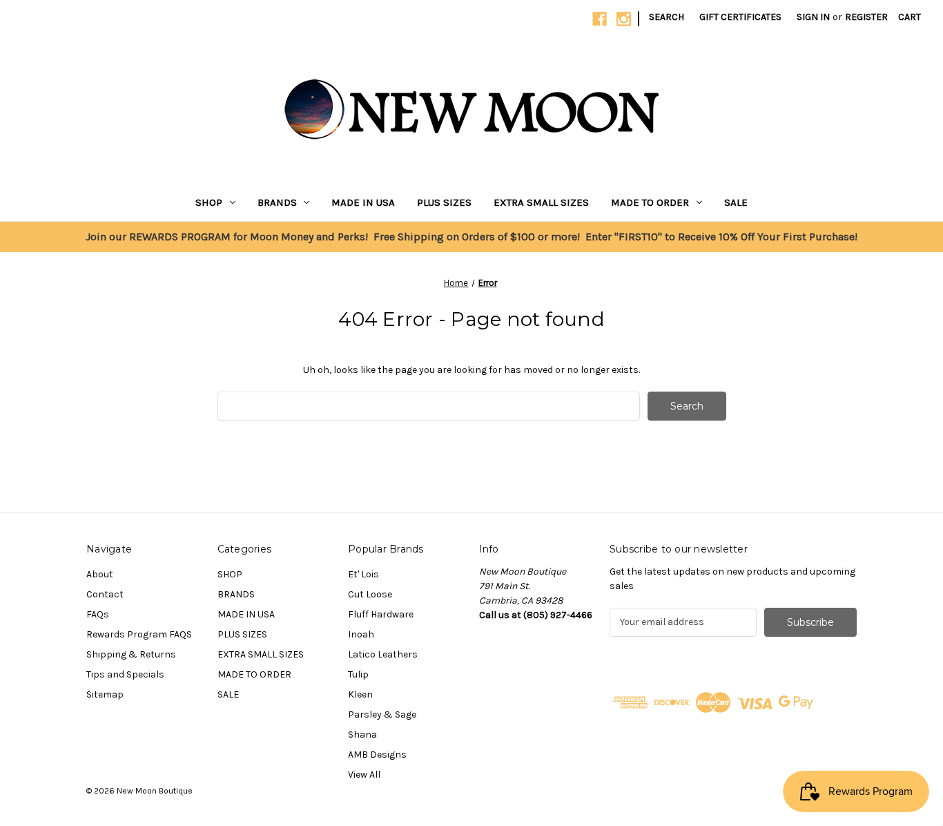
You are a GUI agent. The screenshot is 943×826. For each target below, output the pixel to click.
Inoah (361, 634)
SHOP (208, 202)
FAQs (97, 614)
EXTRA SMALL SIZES (541, 202)
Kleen (360, 694)
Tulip (358, 674)
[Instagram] (623, 19)
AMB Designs (377, 754)
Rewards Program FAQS (139, 634)
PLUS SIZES (444, 202)
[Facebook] (599, 19)
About (99, 574)
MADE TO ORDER (650, 202)
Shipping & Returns (131, 654)
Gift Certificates (740, 17)
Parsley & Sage (382, 714)
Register (866, 17)
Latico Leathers (383, 654)
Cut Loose (370, 594)
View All (364, 774)
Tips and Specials (125, 674)
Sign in (813, 17)
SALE (736, 202)
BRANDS (277, 202)
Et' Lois (363, 574)
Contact (105, 594)
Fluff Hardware (381, 614)
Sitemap (105, 694)
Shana (362, 734)
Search (666, 17)
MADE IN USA (363, 202)
